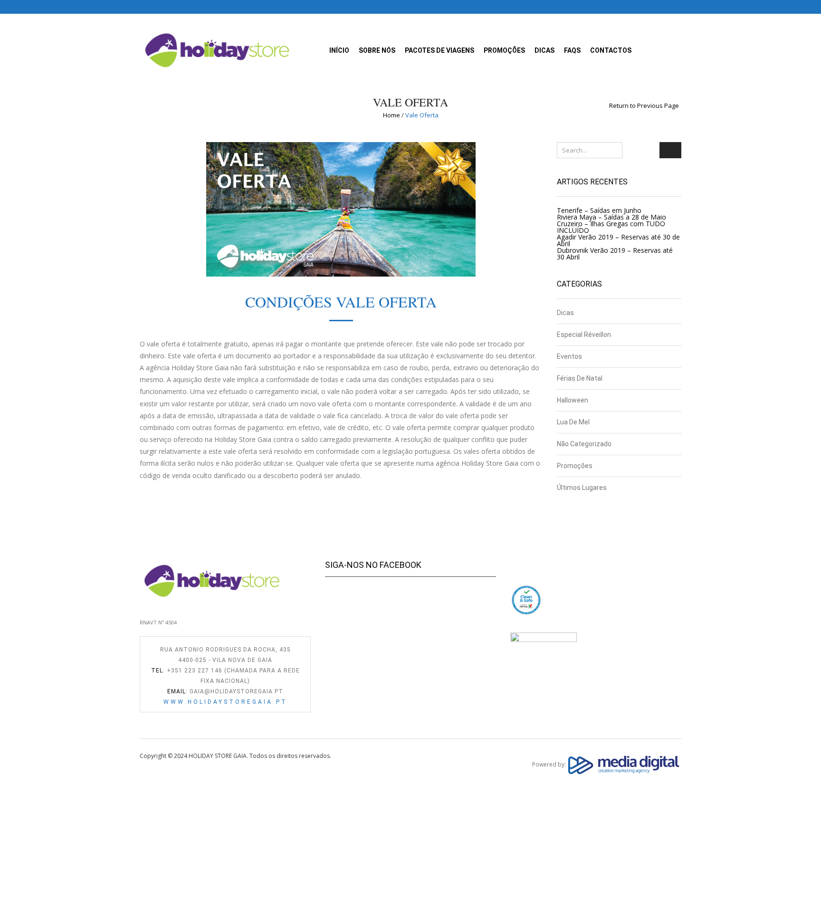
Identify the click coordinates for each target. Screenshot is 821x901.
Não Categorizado (584, 444)
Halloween (572, 400)
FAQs (572, 50)
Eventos (569, 356)
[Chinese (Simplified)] (201, 6)
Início (339, 50)
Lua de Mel (573, 422)
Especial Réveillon (584, 334)
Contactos (610, 50)
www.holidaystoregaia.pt (225, 702)
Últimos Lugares (582, 487)
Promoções (504, 50)
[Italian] (182, 6)
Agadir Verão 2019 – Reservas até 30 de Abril (618, 240)
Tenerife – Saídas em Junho (599, 210)
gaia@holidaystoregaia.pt (236, 691)
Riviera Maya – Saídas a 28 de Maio (611, 216)
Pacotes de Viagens (439, 50)
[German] (172, 6)
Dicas (544, 50)
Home (391, 115)
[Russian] (191, 6)
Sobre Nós (377, 50)
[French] (163, 6)
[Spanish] (144, 6)
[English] (153, 6)
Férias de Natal (579, 378)
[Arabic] (210, 6)
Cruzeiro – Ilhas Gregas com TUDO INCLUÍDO (611, 227)
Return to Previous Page (644, 106)
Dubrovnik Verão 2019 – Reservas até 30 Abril (615, 253)
